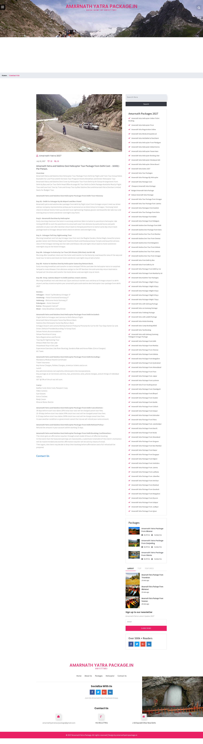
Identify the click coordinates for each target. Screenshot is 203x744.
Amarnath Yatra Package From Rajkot (144, 459)
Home (4, 75)
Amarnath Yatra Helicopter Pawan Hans (144, 151)
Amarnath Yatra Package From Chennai (144, 350)
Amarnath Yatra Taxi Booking (141, 330)
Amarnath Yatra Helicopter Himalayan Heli (145, 160)
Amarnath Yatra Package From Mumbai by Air (146, 273)
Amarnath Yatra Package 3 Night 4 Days (144, 286)
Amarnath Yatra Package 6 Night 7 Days (144, 299)
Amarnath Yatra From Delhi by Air (142, 265)
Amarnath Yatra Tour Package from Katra (145, 212)
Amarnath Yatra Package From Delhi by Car (146, 269)
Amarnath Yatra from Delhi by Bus (143, 260)
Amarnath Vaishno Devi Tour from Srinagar (146, 256)
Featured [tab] (149, 568)
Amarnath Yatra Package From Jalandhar (145, 476)
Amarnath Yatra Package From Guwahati (145, 489)
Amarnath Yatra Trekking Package (143, 312)
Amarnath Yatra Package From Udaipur (144, 502)
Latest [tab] (130, 568)
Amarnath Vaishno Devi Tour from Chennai (145, 238)
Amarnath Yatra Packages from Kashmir (145, 208)
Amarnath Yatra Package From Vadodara (145, 463)
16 (58, 161)
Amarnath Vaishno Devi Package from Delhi (146, 225)
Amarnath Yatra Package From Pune (143, 372)
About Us (88, 676)
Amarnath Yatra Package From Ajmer (144, 511)
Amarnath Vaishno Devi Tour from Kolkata (145, 247)
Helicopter (110, 676)
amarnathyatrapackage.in (126, 735)
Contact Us (42, 456)
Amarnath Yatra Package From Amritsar (145, 481)
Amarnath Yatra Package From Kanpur (144, 411)
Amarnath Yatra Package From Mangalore (145, 494)
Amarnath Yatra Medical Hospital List (144, 134)
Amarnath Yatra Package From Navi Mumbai (146, 446)
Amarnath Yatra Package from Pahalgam (145, 221)
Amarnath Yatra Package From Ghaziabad (145, 437)
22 (51, 161)
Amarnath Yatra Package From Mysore (144, 498)
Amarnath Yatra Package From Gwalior (144, 398)
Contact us (14, 75)
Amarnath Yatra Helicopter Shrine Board (145, 164)
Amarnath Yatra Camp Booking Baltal (144, 326)
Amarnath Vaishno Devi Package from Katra (146, 230)
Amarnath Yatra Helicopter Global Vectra (145, 147)
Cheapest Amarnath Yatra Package (143, 186)
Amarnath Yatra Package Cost (141, 182)
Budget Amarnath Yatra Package (142, 190)
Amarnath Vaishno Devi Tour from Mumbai (145, 234)
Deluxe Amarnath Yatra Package (142, 195)
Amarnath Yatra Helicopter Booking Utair (145, 156)
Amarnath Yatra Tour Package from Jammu (146, 203)
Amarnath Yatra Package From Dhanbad (145, 485)
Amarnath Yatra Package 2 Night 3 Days (144, 282)
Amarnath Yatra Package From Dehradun (145, 415)
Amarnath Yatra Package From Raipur (144, 450)
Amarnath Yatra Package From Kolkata (144, 354)
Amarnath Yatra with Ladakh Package (144, 317)
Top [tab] (139, 568)
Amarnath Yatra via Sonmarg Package (144, 308)
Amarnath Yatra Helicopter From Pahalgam (146, 142)
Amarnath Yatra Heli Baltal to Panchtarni (145, 138)
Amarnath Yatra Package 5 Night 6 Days (144, 295)
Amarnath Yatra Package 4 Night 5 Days (144, 291)
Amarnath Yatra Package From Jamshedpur (146, 424)
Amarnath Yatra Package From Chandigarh (146, 389)
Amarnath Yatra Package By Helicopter (144, 177)
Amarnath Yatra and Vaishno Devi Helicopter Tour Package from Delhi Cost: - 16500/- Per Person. (78, 167)
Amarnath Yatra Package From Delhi (143, 341)
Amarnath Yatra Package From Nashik (144, 402)
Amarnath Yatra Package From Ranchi (144, 428)
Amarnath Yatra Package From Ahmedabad (146, 367)
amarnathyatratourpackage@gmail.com (59, 723)
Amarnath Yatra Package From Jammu (144, 467)
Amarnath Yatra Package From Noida (144, 433)
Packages (99, 676)
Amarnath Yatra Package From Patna (144, 420)
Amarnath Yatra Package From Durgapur (145, 454)
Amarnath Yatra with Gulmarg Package (144, 304)
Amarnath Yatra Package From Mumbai (144, 345)
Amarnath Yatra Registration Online (143, 129)
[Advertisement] (101, 54)
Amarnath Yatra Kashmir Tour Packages (145, 278)
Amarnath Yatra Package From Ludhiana (145, 472)
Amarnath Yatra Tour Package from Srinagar (146, 199)
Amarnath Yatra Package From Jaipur (144, 376)
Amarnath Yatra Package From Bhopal (144, 393)
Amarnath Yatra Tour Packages (142, 173)
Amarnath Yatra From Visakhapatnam (144, 385)
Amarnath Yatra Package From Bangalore (145, 359)
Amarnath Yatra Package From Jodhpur (145, 507)
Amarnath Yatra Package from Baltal (143, 217)
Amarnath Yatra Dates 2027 (140, 169)
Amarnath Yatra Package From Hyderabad (145, 363)
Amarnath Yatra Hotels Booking (142, 321)
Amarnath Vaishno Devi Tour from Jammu (145, 251)
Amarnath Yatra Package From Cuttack (144, 406)
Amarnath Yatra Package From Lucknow (145, 380)
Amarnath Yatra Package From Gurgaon (145, 441)
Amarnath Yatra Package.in (101, 7)
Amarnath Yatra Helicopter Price (142, 125)
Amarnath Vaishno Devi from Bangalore (145, 243)
